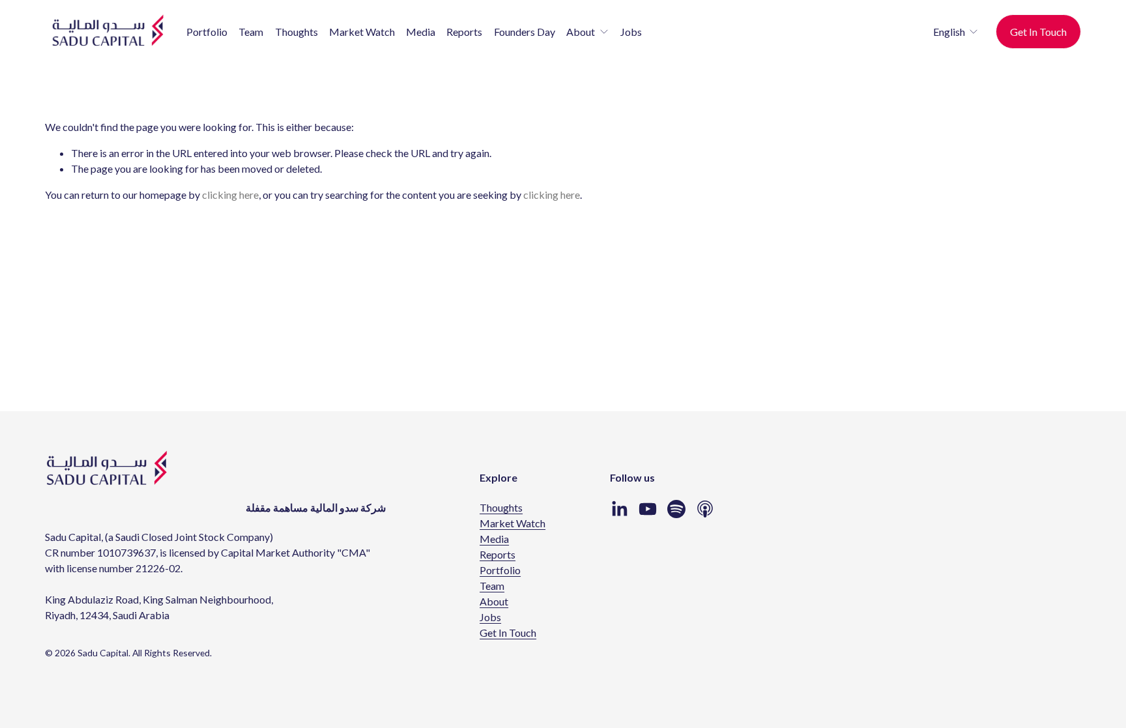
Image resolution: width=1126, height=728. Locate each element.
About (494, 601)
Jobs (631, 31)
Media (420, 31)
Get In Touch (1038, 31)
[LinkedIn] (619, 509)
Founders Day (524, 31)
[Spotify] (676, 509)
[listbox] (947, 31)
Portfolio (206, 31)
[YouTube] (648, 509)
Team (250, 31)
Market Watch (362, 31)
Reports (464, 31)
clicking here (230, 194)
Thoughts (296, 31)
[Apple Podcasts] (705, 509)
